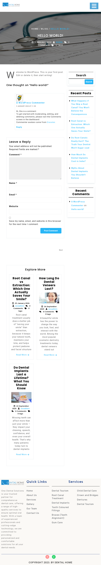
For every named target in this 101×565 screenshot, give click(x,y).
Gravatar (51, 122)
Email (13, 194)
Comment (15, 154)
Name (13, 183)
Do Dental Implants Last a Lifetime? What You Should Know (21, 378)
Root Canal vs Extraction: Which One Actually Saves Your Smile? (21, 288)
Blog (44, 29)
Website (13, 206)
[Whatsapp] (54, 557)
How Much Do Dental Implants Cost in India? (79, 157)
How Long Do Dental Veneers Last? (49, 283)
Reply (19, 127)
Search (81, 75)
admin (59, 42)
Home (35, 29)
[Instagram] (47, 557)
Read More (21, 355)
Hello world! (77, 209)
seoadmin (19, 306)
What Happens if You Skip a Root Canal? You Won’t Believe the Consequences (80, 107)
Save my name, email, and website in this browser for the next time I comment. (35, 222)
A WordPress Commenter (30, 102)
